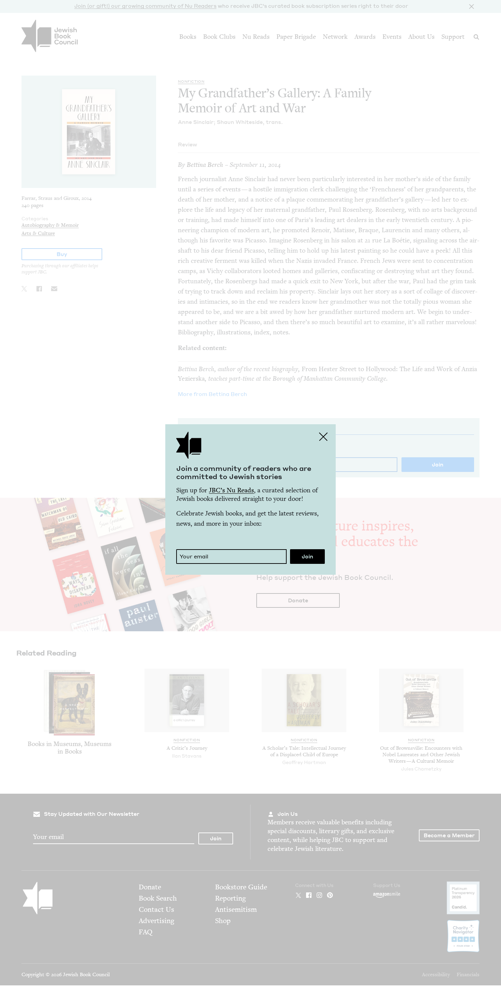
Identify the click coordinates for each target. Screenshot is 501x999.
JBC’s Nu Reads (231, 490)
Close (323, 436)
